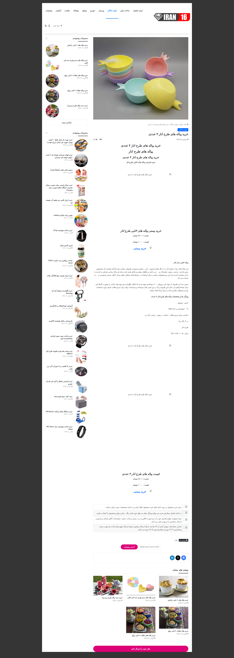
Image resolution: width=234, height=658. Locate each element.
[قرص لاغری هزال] (81, 251)
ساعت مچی (125, 11)
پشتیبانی (49, 11)
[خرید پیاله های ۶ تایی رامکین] (173, 587)
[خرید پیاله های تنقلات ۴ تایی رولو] (140, 620)
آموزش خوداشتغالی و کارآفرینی (61, 306)
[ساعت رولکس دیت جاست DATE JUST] (81, 266)
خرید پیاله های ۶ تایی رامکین (178, 600)
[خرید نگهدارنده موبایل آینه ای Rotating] (81, 296)
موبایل (84, 11)
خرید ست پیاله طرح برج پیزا (112, 598)
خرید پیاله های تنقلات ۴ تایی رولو (143, 635)
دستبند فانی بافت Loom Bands (61, 170)
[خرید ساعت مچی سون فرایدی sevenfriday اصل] (81, 341)
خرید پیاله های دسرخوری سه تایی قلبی (141, 597)
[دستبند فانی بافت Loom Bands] (81, 175)
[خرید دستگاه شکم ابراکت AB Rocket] (81, 417)
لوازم (180, 124)
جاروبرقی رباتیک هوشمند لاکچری (61, 321)
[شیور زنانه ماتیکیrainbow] (81, 220)
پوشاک (76, 11)
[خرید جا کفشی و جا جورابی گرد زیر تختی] (81, 371)
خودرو (92, 11)
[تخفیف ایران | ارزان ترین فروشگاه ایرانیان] (172, 17)
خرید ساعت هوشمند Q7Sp (63, 230)
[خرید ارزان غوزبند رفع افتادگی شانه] (81, 281)
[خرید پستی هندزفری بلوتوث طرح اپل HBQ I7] (81, 356)
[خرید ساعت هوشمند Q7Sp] (81, 236)
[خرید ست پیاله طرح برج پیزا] (107, 585)
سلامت (67, 11)
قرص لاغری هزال (66, 245)
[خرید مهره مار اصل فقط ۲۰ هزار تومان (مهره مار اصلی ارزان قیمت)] (81, 145)
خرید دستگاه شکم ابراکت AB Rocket (59, 411)
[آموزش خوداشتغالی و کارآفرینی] (81, 311)
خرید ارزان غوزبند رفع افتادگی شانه (60, 276)
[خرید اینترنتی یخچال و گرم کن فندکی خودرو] (81, 386)
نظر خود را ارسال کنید (140, 649)
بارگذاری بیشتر (67, 123)
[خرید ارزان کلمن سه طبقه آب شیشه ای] (81, 205)
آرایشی (58, 11)
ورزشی (101, 11)
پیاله (176, 540)
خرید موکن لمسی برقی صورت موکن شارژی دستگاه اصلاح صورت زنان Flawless (59, 187)
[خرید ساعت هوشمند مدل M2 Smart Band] (81, 432)
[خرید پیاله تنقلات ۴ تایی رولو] (173, 618)
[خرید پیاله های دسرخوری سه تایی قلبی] (140, 585)
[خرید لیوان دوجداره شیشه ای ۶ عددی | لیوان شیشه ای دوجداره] (81, 160)
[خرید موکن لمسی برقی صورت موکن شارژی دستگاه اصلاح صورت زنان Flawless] (81, 190)
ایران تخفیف (137, 11)
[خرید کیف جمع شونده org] (81, 402)
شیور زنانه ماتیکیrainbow (63, 215)
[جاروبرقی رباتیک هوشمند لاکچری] (81, 326)
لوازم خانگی (112, 11)
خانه (185, 124)
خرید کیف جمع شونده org (63, 396)
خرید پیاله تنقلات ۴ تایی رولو (178, 631)
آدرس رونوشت (129, 547)
